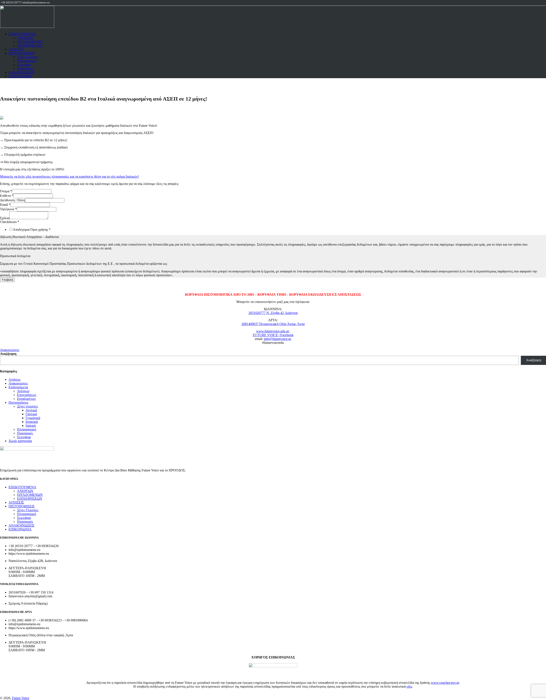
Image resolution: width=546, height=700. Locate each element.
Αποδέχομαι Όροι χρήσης (32, 229)
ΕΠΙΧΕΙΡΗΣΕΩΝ (29, 45)
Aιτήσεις (14, 379)
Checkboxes (9, 222)
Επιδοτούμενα (18, 387)
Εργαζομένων (26, 398)
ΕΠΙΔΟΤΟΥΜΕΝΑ (22, 34)
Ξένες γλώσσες (27, 406)
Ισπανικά (32, 421)
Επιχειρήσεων (26, 395)
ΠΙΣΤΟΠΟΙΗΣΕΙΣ (22, 53)
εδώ (409, 686)
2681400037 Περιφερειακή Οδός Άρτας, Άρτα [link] (273, 324)
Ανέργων (23, 391)
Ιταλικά (31, 425)
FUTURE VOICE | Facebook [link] (273, 335)
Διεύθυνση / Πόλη (12, 200)
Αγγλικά (31, 410)
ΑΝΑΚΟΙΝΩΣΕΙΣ (21, 72)
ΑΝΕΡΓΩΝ (25, 38)
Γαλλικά (31, 414)
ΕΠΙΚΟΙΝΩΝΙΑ (20, 76)
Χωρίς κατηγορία (20, 441)
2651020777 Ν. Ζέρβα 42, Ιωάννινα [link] (273, 313)
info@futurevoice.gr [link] (277, 339)
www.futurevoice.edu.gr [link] (273, 331)
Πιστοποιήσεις (18, 402)
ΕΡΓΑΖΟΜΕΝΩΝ (30, 41)
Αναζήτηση (8, 354)
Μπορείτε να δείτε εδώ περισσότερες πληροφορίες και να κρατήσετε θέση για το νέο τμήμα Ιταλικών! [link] (69, 176)
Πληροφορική (26, 61)
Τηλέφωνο (8, 209)
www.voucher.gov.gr (445, 682)
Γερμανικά (33, 418)
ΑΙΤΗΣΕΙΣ (16, 49)
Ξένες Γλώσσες (27, 57)
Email (5, 204)
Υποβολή (7, 279)
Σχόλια (4, 218)
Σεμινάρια (24, 64)
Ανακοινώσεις (9, 350)
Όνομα (6, 191)
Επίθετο (6, 195)
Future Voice (20, 698)
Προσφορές (25, 68)
